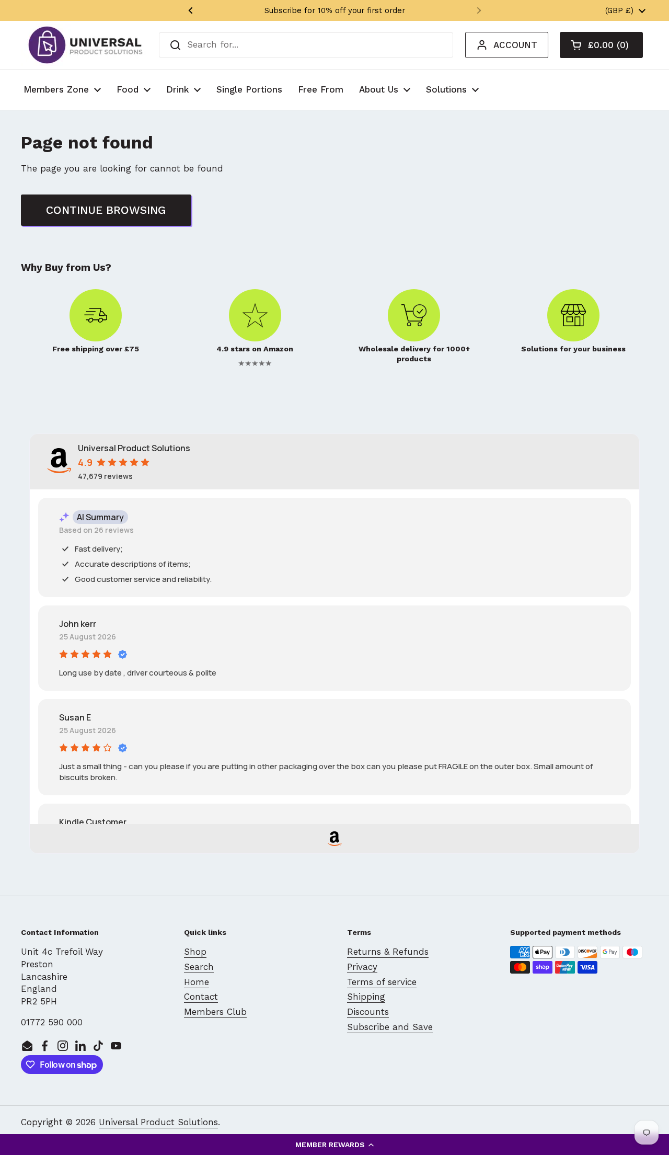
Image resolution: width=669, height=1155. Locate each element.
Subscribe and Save (390, 1027)
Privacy (362, 967)
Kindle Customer (92, 822)
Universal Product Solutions (158, 1122)
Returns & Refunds (388, 951)
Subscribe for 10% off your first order (334, 10)
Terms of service (382, 982)
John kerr (77, 624)
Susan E (75, 717)
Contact (201, 996)
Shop (195, 951)
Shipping (366, 996)
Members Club (215, 1012)
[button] (334, 1144)
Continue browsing (106, 209)
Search (199, 967)
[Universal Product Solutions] (85, 45)
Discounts (368, 1012)
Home (196, 982)
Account (515, 45)
